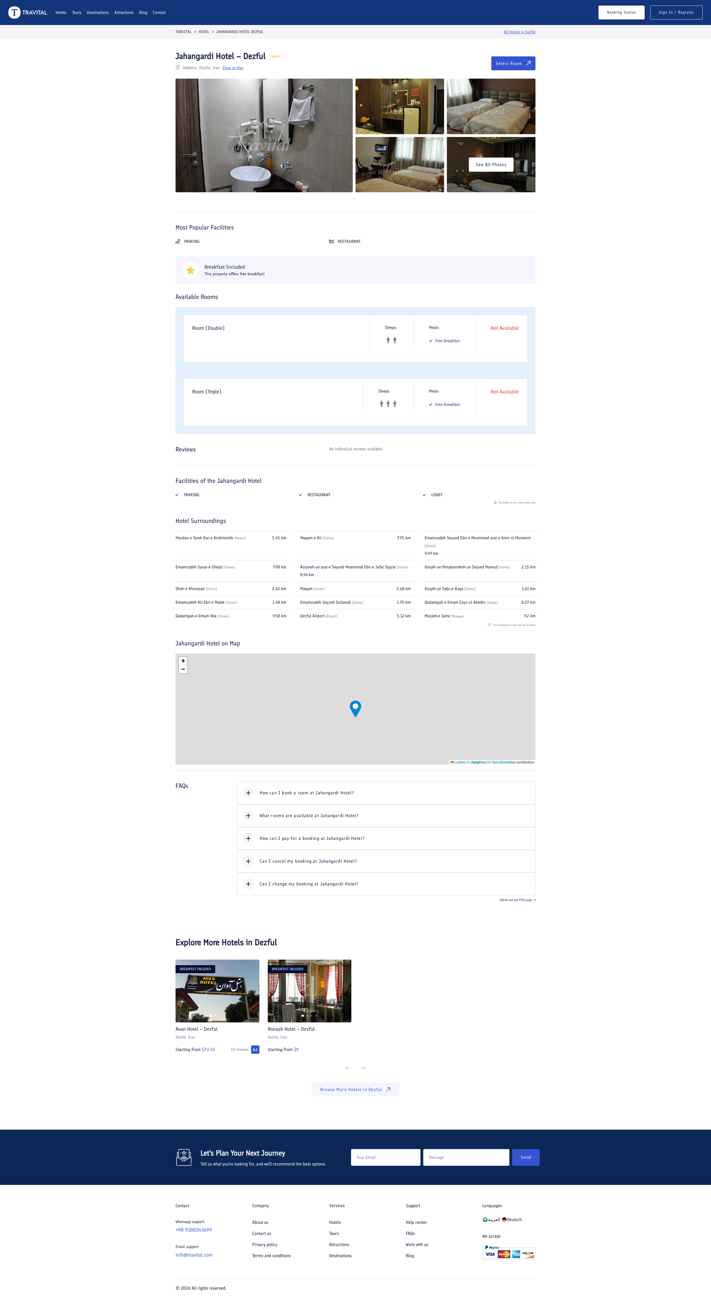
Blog (143, 12)
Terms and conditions (271, 1255)
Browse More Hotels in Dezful (351, 1089)
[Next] (363, 1068)
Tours (76, 12)
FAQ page (525, 900)
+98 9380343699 (194, 1230)
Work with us (417, 1244)
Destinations (98, 12)
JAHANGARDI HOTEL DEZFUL (239, 31)
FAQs (410, 1233)
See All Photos (491, 164)
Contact (159, 12)
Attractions (124, 12)
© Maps (477, 762)
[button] (355, 708)
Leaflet (459, 762)
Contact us (261, 1233)
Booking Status (621, 12)
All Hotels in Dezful (519, 32)
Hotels (61, 12)
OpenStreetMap (503, 762)
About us (260, 1222)
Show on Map (232, 68)
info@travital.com (194, 1255)
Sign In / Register (676, 12)
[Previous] (348, 1068)
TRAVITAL (183, 31)
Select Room (509, 63)
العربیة (494, 1219)
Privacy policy (264, 1244)
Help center (416, 1222)
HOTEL (204, 31)
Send (526, 1157)
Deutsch (514, 1219)
